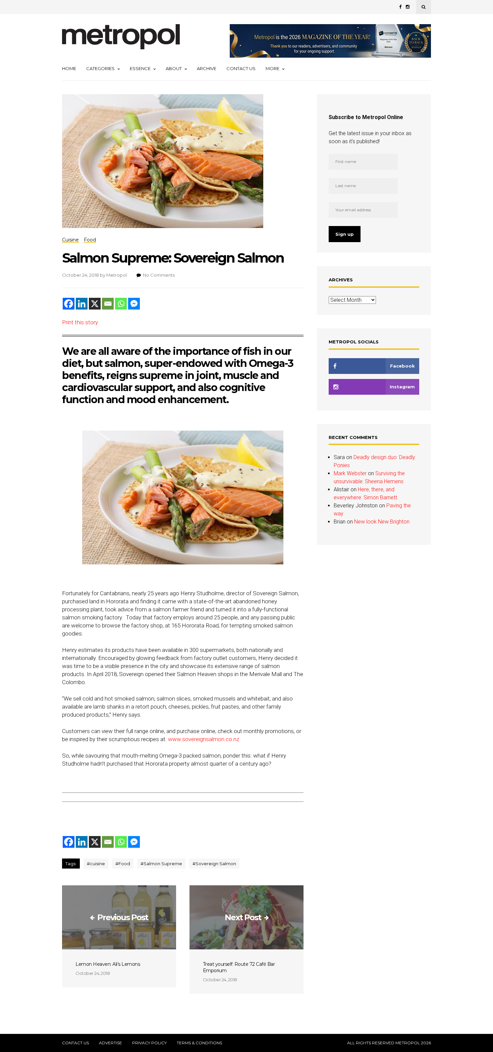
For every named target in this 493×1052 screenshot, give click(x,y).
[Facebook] (68, 304)
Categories (100, 68)
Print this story (80, 322)
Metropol (116, 275)
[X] (95, 304)
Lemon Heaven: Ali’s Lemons (107, 964)
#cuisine (96, 863)
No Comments (159, 275)
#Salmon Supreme (161, 863)
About (174, 68)
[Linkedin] (82, 304)
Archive (206, 68)
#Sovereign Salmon (214, 863)
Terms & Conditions (199, 1043)
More (272, 68)
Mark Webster (350, 473)
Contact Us (241, 68)
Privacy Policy (149, 1043)
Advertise (110, 1043)
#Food (122, 863)
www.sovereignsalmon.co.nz (203, 739)
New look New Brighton (381, 521)
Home (69, 68)
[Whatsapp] (121, 304)
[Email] (108, 304)
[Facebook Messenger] (134, 304)
